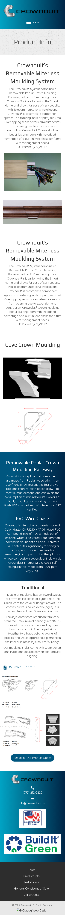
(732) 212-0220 (32, 792)
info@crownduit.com (32, 803)
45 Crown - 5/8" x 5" (22, 667)
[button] (32, 758)
